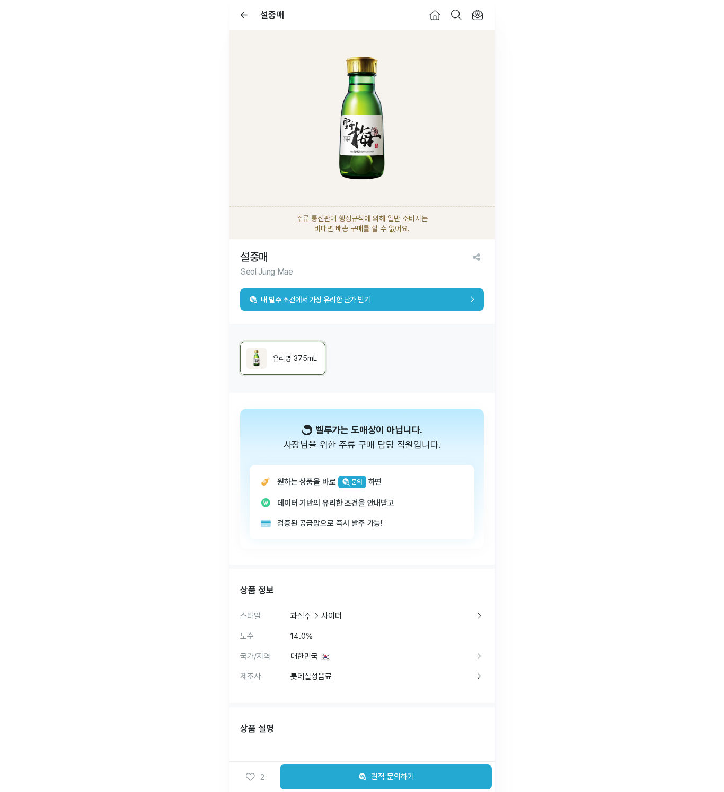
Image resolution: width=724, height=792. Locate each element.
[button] (254, 777)
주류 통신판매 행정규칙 (330, 218)
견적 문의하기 (392, 776)
